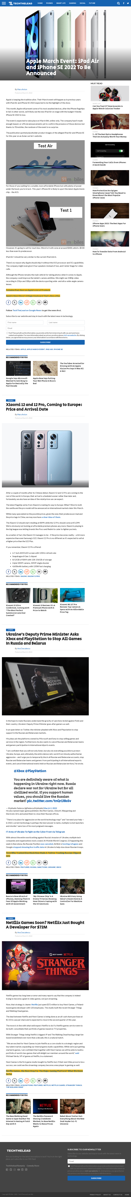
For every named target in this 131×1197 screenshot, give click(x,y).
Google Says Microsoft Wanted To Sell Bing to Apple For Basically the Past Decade (17, 382)
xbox (58, 867)
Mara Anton (22, 89)
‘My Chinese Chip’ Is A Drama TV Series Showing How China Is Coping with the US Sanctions (45, 900)
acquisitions (26, 1085)
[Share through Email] (39, 302)
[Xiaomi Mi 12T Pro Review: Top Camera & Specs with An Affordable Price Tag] (72, 601)
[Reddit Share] (26, 302)
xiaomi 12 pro (34, 576)
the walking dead (14, 1087)
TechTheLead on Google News (27, 310)
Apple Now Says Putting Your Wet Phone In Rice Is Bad (44, 381)
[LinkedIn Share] (20, 302)
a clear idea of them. (51, 517)
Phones (49, 3)
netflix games (58, 1085)
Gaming (72, 3)
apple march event (36, 349)
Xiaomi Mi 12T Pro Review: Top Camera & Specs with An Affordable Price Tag (72, 608)
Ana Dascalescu (23, 648)
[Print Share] (45, 302)
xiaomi (23, 576)
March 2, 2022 (50, 808)
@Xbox (19, 771)
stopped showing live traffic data (28, 847)
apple (23, 349)
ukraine (52, 867)
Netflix (34, 1004)
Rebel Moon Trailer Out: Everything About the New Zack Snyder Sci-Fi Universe (72, 1120)
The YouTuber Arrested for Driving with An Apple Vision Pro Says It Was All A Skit (72, 367)
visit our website (70, 335)
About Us (107, 1195)
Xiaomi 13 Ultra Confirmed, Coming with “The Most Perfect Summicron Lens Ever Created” (17, 610)
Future (92, 3)
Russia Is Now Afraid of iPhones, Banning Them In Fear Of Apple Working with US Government (18, 900)
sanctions (42, 867)
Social (82, 3)
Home (40, 3)
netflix (47, 1085)
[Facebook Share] (8, 302)
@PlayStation (35, 771)
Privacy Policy (95, 1195)
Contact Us (117, 1195)
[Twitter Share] (14, 302)
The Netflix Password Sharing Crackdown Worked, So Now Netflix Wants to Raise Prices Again (44, 1121)
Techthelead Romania (15, 1166)
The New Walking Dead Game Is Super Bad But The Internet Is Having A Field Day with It (18, 1120)
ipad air (49, 349)
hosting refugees (70, 844)
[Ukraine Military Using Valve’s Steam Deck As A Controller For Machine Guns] (72, 893)
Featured (25, 867)
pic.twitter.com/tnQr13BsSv (49, 801)
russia (33, 867)
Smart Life (61, 3)
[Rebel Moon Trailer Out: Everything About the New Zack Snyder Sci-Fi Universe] (72, 1113)
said (77, 1053)
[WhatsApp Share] (33, 302)
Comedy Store (33, 1166)
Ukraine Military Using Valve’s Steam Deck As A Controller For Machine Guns (71, 900)
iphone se (58, 349)
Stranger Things (74, 1085)
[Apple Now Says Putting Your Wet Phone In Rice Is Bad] (45, 375)
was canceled (46, 844)
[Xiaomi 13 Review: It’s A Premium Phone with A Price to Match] (45, 602)
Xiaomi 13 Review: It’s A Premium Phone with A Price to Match (44, 608)
